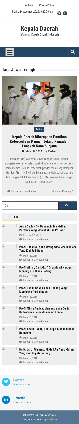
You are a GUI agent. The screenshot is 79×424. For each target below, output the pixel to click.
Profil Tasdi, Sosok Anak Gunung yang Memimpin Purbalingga (43, 289)
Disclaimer (29, 5)
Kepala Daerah (39, 28)
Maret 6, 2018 (30, 317)
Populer (11, 217)
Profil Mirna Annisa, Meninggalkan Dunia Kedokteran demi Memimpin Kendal (44, 310)
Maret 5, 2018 (30, 276)
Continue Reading (61, 191)
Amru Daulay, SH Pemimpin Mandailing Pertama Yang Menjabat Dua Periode (43, 228)
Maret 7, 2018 (30, 358)
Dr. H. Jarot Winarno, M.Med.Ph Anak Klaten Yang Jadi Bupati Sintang (46, 351)
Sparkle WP (52, 419)
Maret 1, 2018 (30, 255)
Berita (39, 129)
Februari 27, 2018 (32, 235)
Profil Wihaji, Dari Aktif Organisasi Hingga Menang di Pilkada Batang (45, 269)
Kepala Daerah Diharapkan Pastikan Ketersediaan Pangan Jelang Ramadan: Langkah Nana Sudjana (39, 141)
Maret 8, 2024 (34, 151)
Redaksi (52, 151)
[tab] (11, 217)
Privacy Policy (46, 5)
